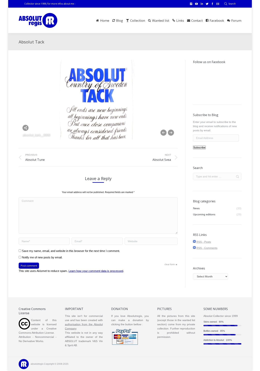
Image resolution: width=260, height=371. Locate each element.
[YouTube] (196, 4)
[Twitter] (207, 4)
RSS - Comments (206, 247)
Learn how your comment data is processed (96, 270)
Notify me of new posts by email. (42, 257)
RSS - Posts (203, 241)
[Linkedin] (201, 4)
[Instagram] (191, 4)
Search (232, 3)
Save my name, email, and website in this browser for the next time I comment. (71, 250)
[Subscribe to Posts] (194, 241)
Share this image (25, 128)
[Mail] (217, 4)
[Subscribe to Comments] (194, 247)
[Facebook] (212, 4)
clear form (169, 264)
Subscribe (199, 147)
